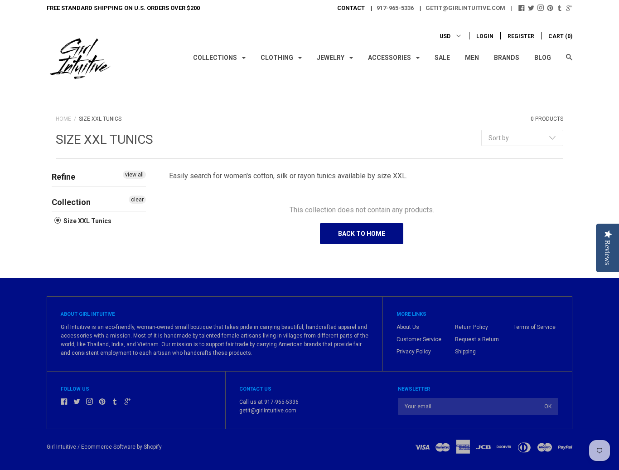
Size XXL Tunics (86, 221)
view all (134, 174)
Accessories (390, 57)
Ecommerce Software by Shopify (121, 447)
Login (484, 36)
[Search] (569, 61)
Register (521, 36)
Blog (542, 57)
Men (472, 57)
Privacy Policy (414, 351)
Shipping (465, 351)
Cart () (560, 36)
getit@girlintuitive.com (465, 8)
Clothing (278, 57)
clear (137, 199)
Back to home (361, 233)
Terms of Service (534, 327)
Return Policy (471, 327)
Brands (506, 57)
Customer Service (419, 339)
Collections (215, 57)
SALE (442, 57)
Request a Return (477, 339)
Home (63, 119)
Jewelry (331, 57)
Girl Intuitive (61, 447)
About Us (408, 327)
